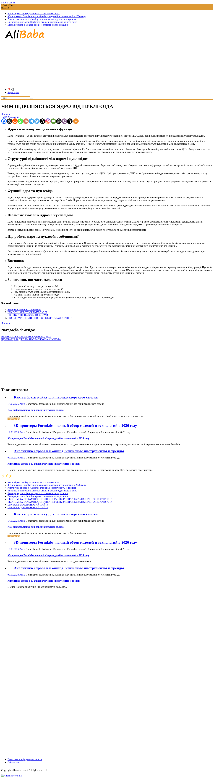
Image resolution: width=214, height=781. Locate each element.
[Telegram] (31, 121)
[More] (76, 121)
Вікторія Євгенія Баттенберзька (24, 309)
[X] (9, 121)
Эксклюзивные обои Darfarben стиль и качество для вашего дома (42, 22)
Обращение (14, 762)
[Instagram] (48, 121)
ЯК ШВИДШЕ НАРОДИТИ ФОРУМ (28, 315)
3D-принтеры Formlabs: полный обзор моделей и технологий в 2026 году (47, 16)
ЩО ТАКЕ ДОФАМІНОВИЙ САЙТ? (28, 504)
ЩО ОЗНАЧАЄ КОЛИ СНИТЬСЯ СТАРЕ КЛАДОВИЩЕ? (39, 318)
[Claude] (26, 121)
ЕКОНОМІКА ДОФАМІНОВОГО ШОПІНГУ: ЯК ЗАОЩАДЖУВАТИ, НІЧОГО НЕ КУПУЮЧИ (60, 499)
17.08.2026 (13, 404)
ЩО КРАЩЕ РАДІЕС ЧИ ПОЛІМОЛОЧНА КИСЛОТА (31, 339)
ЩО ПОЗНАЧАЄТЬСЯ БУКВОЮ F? (27, 312)
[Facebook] (4, 121)
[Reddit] (15, 121)
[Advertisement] (107, 64)
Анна (16, 117)
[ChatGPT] (59, 121)
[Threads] (42, 121)
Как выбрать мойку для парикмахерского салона (34, 13)
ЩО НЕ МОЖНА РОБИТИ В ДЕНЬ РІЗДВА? (26, 336)
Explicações (13, 92)
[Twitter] (37, 121)
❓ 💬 (11, 89)
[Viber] (64, 121)
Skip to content (8, 2)
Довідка (5, 114)
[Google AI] (70, 121)
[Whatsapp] (20, 121)
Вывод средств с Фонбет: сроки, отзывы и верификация (38, 496)
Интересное (14, 419)
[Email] (53, 121)
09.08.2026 (13, 457)
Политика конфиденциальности (25, 759)
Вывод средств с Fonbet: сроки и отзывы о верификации (38, 24)
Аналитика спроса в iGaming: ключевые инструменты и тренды (42, 19)
